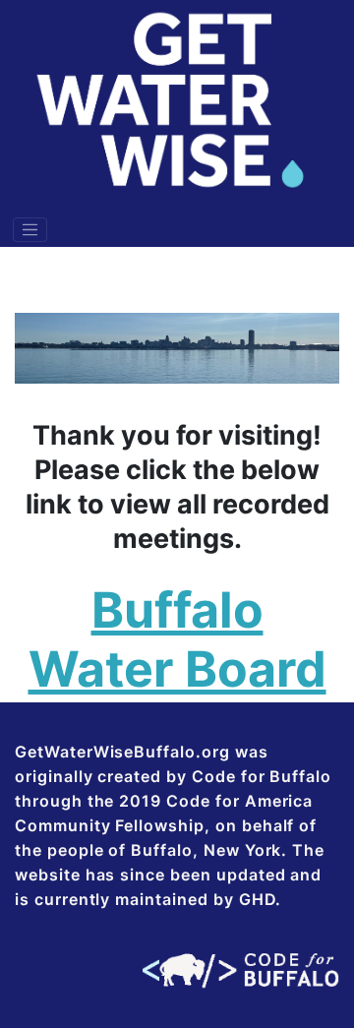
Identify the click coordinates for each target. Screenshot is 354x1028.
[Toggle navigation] (30, 230)
